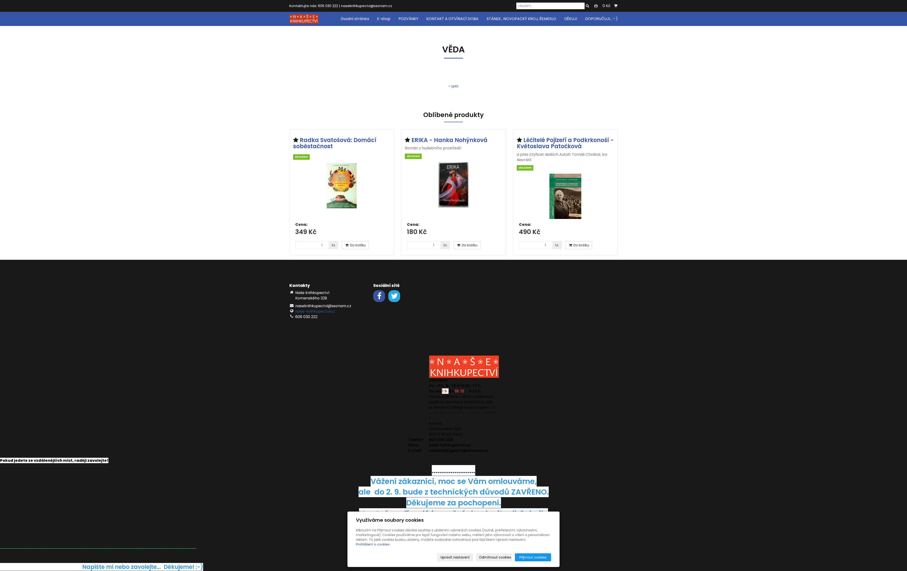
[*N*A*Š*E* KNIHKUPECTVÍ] (303, 18)
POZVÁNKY (408, 18)
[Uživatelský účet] (596, 6)
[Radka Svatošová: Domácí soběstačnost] (341, 191)
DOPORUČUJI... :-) (601, 18)
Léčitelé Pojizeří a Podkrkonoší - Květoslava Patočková (565, 143)
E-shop (383, 18)
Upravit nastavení (455, 557)
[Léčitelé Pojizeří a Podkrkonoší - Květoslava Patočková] (565, 196)
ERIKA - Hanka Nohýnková (449, 140)
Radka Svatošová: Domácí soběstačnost (334, 143)
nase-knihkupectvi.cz (315, 311)
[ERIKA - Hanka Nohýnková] (453, 190)
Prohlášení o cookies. (373, 544)
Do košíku (357, 245)
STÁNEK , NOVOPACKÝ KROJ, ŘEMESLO (521, 18)
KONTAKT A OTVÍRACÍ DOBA (452, 18)
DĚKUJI (570, 18)
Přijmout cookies (533, 557)
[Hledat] (587, 6)
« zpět (453, 86)
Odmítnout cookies (495, 557)
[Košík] (616, 5)
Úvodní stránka (355, 18)
